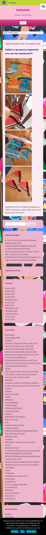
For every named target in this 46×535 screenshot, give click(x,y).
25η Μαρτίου (32, 207)
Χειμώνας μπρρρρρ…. (13, 493)
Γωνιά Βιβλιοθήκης (12, 402)
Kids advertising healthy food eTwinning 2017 (21, 354)
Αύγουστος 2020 (11, 314)
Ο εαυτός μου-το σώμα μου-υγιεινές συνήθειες (22, 450)
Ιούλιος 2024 (10, 294)
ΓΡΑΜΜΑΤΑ (9, 400)
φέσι (33, 210)
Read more (31, 531)
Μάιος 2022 (9, 305)
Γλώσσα (8, 397)
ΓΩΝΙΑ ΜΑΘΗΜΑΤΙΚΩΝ (13, 408)
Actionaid (8, 340)
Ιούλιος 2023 (10, 297)
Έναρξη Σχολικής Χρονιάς (14, 425)
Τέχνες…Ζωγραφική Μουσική (16, 484)
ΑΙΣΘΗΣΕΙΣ (9, 380)
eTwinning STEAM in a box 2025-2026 (19, 346)
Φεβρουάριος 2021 (12, 308)
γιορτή (23, 210)
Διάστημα (8, 414)
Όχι (22, 531)
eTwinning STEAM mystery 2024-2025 (19, 349)
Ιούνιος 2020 (10, 319)
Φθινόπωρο (9, 490)
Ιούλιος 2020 (10, 316)
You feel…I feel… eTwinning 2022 (17, 377)
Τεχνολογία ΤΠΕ (11, 487)
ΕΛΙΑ (7, 422)
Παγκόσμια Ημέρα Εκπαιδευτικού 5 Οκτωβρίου (22, 462)
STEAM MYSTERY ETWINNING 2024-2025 (20, 246)
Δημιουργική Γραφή (12, 411)
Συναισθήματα (10, 481)
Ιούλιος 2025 (10, 291)
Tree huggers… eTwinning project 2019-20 (21, 374)
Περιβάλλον (9, 473)
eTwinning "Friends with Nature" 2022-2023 (21, 343)
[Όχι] (43, 526)
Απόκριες (8, 391)
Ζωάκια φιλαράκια (12, 428)
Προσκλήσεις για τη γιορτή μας (22, 43)
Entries (9, 517)
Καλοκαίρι (8, 439)
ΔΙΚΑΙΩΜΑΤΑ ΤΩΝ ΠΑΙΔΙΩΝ (15, 417)
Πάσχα (7, 470)
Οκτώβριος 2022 (11, 299)
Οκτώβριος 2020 (11, 311)
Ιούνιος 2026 (10, 288)
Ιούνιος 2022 (10, 302)
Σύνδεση (8, 514)
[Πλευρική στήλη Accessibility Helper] (43, 6)
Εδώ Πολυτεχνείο (11, 419)
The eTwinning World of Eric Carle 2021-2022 (21, 371)
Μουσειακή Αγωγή (12, 448)
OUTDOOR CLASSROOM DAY (16, 357)
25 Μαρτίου (16, 210)
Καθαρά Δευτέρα (11, 436)
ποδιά (29, 210)
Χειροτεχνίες (10, 496)
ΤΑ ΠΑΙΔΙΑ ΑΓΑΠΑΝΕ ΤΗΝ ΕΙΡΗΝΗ (17, 249)
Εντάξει (15, 531)
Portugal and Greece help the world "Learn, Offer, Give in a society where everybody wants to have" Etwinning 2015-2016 (22, 363)
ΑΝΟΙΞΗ (8, 388)
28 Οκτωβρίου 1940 (12, 338)
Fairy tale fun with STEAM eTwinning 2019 (20, 352)
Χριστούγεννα (10, 498)
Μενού (23, 23)
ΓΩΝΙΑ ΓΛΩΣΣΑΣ (11, 405)
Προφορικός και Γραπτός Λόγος (16, 476)
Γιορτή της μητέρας (12, 394)
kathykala (23, 10)
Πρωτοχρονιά (10, 479)
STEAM (7, 369)
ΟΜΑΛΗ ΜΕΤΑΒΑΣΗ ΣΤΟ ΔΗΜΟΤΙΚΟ (18, 453)
